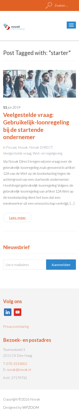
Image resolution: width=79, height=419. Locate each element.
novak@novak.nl (19, 369)
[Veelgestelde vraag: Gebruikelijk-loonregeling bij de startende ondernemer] (39, 83)
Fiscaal (11, 147)
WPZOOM (30, 407)
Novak (23, 147)
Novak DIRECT (40, 147)
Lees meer (17, 217)
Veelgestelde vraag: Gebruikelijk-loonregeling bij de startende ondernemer (36, 125)
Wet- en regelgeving (47, 153)
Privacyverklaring (16, 326)
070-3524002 (16, 363)
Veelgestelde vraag (17, 153)
